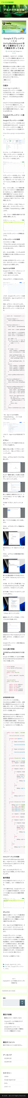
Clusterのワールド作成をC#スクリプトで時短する (14, 981)
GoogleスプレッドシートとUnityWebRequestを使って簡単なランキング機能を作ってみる (13, 1029)
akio (20, 51)
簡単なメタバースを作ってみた (13, 1018)
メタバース (7, 1087)
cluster (6, 1076)
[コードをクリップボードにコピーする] (23, 317)
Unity (19, 964)
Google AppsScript (10, 964)
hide (8, 80)
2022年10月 (7, 1062)
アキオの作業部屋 (7, 2)
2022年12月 (7, 1058)
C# (6, 966)
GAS (9, 966)
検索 (4, 998)
